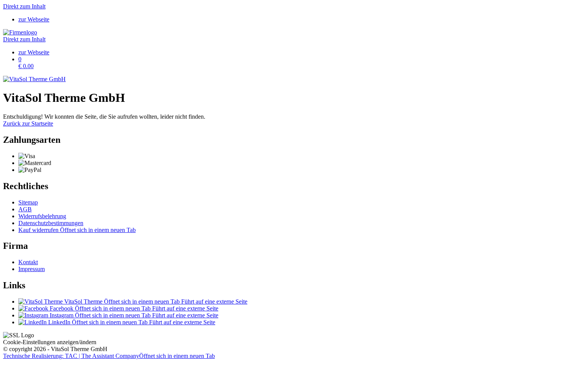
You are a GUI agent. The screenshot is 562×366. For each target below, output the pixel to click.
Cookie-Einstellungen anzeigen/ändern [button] (49, 342)
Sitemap (28, 202)
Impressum (31, 269)
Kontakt (28, 262)
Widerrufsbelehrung (42, 216)
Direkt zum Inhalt (24, 6)
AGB (25, 209)
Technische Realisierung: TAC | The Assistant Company (109, 356)
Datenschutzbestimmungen (50, 223)
